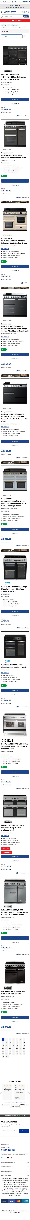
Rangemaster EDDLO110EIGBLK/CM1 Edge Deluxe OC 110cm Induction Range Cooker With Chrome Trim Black (14, 416)
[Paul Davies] (9, 12)
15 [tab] (24, 1102)
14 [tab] (23, 1102)
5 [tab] (11, 1102)
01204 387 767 (22, 2)
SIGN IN (22, 7)
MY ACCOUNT (9, 7)
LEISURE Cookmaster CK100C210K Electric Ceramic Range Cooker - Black (13, 77)
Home (3, 25)
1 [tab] (5, 1102)
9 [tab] (16, 1102)
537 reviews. (16, 1107)
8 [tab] (15, 1102)
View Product (15, 103)
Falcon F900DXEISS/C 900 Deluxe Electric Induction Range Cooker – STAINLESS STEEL (14, 912)
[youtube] (11, 1158)
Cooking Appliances (12, 25)
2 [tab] (7, 1102)
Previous (1, 1093)
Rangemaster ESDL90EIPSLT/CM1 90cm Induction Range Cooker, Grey (13, 155)
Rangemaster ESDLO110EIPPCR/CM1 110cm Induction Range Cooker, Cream (14, 240)
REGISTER (17, 7)
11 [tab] (19, 1102)
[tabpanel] (24, 1092)
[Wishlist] (22, 12)
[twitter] (1, 1158)
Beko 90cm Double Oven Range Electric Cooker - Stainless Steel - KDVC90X (14, 589)
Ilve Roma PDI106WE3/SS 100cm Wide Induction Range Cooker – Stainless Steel (14, 746)
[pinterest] (8, 1158)
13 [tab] (21, 1102)
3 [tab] (8, 1102)
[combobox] (15, 16)
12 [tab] (20, 1102)
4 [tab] (9, 1102)
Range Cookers (5, 27)
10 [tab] (17, 1102)
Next (29, 1093)
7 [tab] (13, 1102)
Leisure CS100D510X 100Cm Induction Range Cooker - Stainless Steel (12, 827)
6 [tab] (12, 1102)
